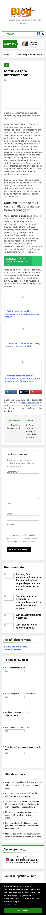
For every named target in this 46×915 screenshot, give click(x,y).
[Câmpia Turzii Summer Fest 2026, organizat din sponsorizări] (23, 335)
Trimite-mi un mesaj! (12, 650)
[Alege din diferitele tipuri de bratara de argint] (25, 43)
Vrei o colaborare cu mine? (15, 647)
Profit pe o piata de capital (16, 712)
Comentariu (13, 472)
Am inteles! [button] (23, 910)
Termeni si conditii (12, 904)
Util (6, 65)
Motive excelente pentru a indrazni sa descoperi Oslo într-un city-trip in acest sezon (21, 815)
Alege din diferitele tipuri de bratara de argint (34, 43)
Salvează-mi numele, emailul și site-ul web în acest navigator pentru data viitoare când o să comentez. (22, 538)
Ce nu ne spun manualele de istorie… (20, 694)
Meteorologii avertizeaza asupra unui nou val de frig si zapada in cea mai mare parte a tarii (23, 837)
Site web (10, 524)
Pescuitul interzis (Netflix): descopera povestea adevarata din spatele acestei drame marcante (21, 826)
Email (10, 514)
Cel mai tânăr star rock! (15, 668)
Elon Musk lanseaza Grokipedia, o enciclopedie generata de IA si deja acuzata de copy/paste (28, 602)
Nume (10, 503)
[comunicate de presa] (22, 863)
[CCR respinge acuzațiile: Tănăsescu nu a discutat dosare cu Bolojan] (23, 303)
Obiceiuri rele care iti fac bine (17, 727)
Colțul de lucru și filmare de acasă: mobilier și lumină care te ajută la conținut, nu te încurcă (23, 785)
